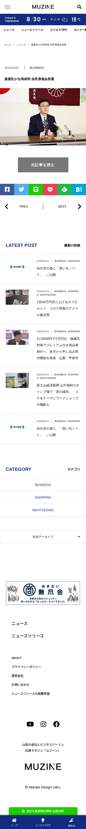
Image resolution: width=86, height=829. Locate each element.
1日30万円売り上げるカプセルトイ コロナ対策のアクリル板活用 (57, 308)
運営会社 (17, 675)
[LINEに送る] (36, 189)
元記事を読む (43, 165)
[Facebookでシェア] (7, 189)
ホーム (8, 44)
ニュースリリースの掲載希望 (30, 693)
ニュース (8, 29)
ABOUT (16, 658)
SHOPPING (74, 261)
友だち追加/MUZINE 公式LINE (45, 811)
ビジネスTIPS (58, 29)
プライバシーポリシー (26, 666)
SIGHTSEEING (48, 294)
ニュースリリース (32, 29)
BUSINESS (37, 68)
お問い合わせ (20, 684)
